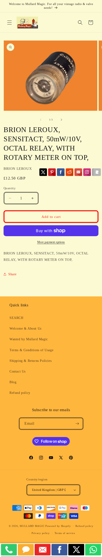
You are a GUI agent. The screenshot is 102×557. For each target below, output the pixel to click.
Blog (12, 382)
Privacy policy (41, 533)
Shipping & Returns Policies (30, 361)
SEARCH (16, 318)
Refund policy (19, 393)
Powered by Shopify (58, 526)
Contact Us (17, 371)
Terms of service (65, 533)
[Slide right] (61, 120)
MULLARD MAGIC (32, 526)
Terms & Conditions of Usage (31, 350)
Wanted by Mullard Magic (28, 339)
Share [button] (12, 274)
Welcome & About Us (25, 328)
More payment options (51, 242)
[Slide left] (40, 120)
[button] (9, 22)
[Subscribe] (77, 423)
